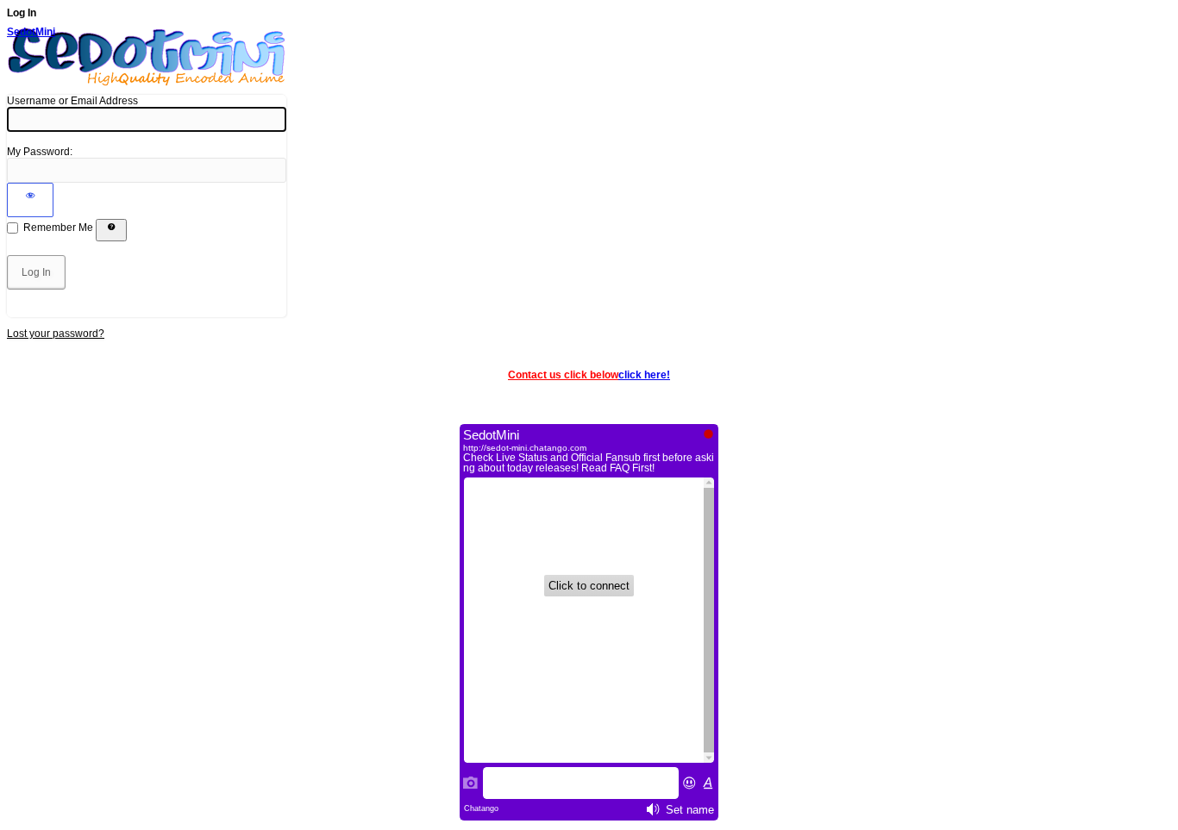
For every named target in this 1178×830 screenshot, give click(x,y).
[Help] (111, 230)
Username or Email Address (72, 101)
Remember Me (58, 228)
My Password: (39, 152)
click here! (644, 375)
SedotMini (31, 32)
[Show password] (30, 200)
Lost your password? (55, 334)
